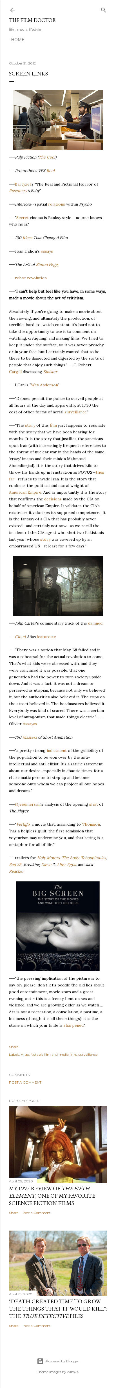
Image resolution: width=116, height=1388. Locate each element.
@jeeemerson (28, 804)
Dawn (46, 864)
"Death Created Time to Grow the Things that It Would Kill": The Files (58, 1309)
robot (20, 277)
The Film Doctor (32, 20)
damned (95, 623)
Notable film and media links (54, 1054)
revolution (37, 277)
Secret (22, 217)
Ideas (27, 237)
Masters (30, 737)
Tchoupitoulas (93, 857)
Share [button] (13, 1047)
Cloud (20, 636)
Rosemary (18, 190)
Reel (50, 170)
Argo (25, 1054)
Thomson (91, 824)
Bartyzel (23, 184)
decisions (53, 499)
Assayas (30, 723)
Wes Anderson (44, 384)
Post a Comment (25, 1082)
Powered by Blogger (62, 1361)
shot (93, 804)
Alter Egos (66, 864)
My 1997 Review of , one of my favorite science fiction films (52, 1196)
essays (47, 251)
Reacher (16, 871)
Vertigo (23, 824)
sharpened (74, 1025)
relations (56, 204)
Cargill (15, 371)
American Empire (25, 492)
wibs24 (73, 1372)
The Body (70, 857)
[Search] (103, 8)
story (30, 425)
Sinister (50, 371)
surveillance (75, 412)
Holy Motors (48, 857)
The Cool (47, 157)
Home (17, 39)
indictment (57, 750)
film (53, 425)
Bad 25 (15, 864)
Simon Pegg (47, 264)
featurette (46, 636)
